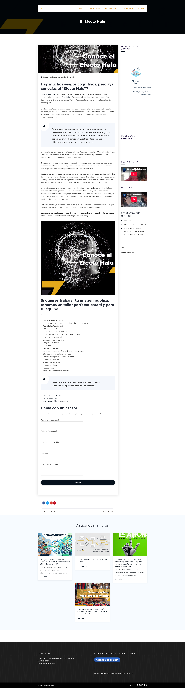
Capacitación (47, 77)
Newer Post (107, 512)
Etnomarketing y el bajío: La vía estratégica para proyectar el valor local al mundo (92, 611)
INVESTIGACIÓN (126, 8)
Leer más (43, 577)
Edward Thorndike (48, 94)
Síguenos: (132, 685)
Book (123, 242)
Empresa (44, 453)
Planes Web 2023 (127, 252)
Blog (122, 247)
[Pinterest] (54, 503)
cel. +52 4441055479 (50, 398)
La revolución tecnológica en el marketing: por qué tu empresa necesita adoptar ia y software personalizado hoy (128, 563)
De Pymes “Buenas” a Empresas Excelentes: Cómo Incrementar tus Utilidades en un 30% (55, 562)
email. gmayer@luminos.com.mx (55, 401)
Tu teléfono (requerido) (50, 442)
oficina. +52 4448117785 (52, 395)
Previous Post (49, 512)
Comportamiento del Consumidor (63, 77)
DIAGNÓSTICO (110, 8)
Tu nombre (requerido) (50, 420)
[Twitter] (47, 503)
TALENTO (141, 8)
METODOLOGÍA (94, 8)
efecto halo (65, 97)
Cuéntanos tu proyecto (50, 464)
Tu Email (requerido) (49, 431)
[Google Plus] (51, 503)
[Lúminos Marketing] (41, 8)
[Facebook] (43, 503)
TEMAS (79, 8)
